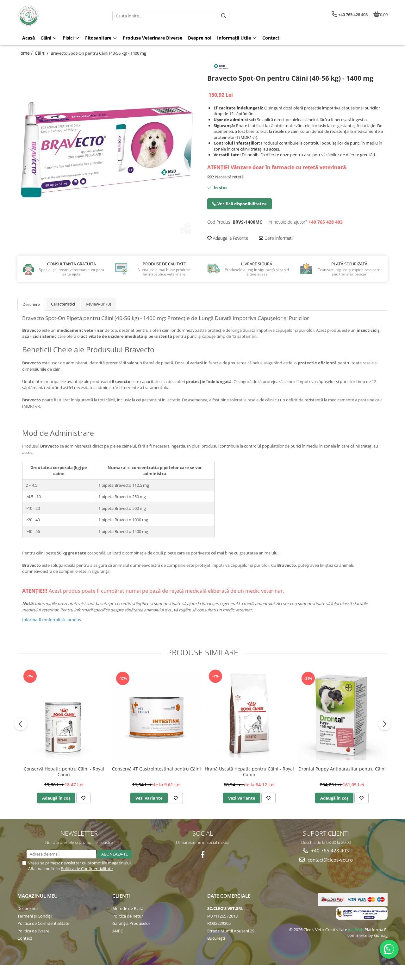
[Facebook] (202, 854)
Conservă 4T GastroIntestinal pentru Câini (156, 769)
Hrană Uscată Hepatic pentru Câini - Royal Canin (249, 771)
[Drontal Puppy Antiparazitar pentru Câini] (342, 715)
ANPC (117, 931)
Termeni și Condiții (34, 916)
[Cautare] (223, 16)
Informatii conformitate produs (51, 619)
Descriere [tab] (31, 304)
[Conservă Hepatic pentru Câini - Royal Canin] (64, 715)
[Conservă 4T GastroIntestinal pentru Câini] (156, 715)
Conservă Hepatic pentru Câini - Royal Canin (64, 771)
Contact (24, 938)
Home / (25, 53)
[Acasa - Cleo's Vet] (57, 16)
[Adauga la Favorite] (83, 798)
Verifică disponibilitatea (241, 204)
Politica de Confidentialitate (87, 868)
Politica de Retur (127, 916)
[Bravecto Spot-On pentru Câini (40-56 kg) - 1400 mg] (107, 149)
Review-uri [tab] (98, 304)
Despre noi (27, 908)
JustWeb (356, 929)
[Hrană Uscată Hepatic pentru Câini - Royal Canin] (249, 715)
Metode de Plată (127, 908)
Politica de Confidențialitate (43, 923)
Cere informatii (278, 238)
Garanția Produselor (131, 923)
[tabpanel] (107, 149)
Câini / (42, 53)
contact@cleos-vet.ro (329, 860)
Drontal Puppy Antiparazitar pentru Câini (342, 769)
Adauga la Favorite (230, 238)
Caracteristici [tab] (63, 304)
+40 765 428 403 (329, 850)
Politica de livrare (33, 931)
